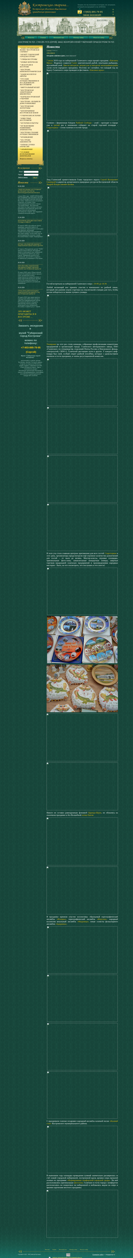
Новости (47, 1249)
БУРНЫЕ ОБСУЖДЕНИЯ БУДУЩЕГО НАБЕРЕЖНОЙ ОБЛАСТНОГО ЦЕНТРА (30, 244)
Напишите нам (63, 1249)
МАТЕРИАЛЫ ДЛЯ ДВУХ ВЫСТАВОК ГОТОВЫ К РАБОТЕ (30, 221)
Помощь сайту (73, 1249)
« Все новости (51, 53)
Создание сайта (97, 1254)
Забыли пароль (23, 177)
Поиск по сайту (84, 1249)
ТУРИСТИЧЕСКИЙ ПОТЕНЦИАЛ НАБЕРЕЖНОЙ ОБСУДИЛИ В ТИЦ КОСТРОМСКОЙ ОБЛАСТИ (29, 292)
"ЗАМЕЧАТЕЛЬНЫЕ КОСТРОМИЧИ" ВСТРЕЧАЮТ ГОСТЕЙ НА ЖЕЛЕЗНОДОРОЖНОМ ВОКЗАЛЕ (29, 191)
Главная (49, 50)
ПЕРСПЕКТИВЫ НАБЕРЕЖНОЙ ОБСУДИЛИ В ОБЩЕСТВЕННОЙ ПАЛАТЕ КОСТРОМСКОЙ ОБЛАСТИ (29, 267)
